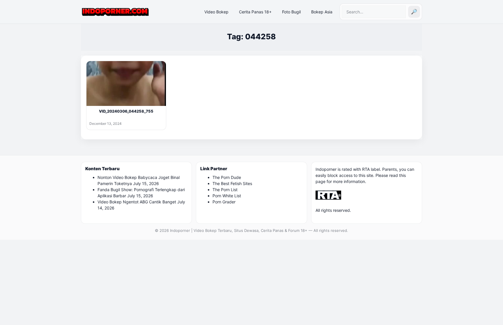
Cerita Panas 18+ (255, 11)
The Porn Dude (226, 177)
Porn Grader (223, 201)
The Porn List (225, 189)
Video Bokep (216, 11)
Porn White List (226, 195)
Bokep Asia (321, 11)
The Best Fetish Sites (232, 183)
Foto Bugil (291, 11)
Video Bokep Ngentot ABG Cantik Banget (137, 201)
